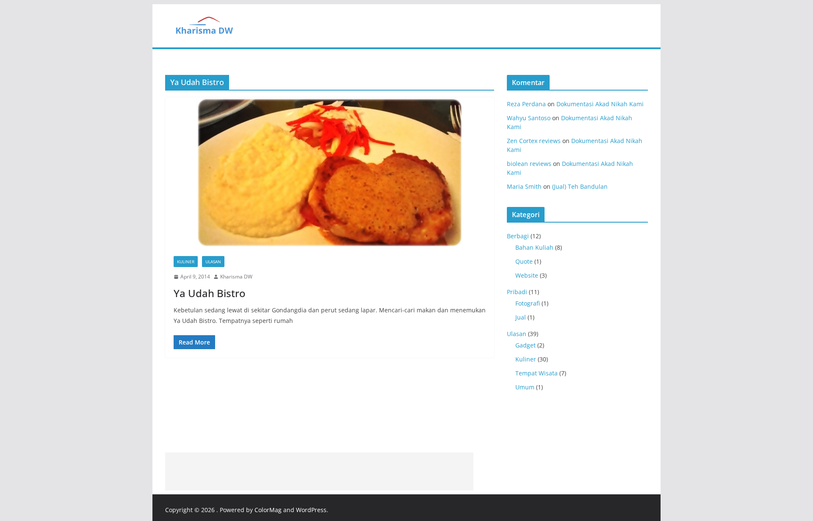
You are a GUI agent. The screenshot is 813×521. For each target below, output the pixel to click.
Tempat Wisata (536, 373)
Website (526, 275)
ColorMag (268, 510)
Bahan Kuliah (534, 247)
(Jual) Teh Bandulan (580, 186)
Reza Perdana (526, 104)
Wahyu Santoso (528, 118)
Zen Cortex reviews (534, 141)
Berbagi (518, 236)
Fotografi (527, 303)
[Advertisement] (319, 471)
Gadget (525, 345)
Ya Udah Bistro (210, 293)
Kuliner (185, 262)
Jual (520, 317)
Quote (524, 261)
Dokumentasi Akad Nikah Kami (600, 104)
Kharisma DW (236, 276)
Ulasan (213, 262)
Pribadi (517, 292)
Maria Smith (524, 186)
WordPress (311, 510)
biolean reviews (529, 164)
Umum (524, 387)
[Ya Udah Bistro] (329, 172)
